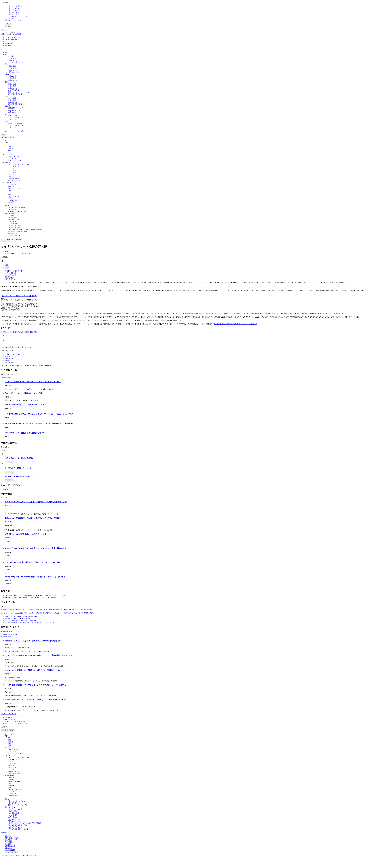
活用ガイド (12, 198)
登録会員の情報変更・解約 (17, 231)
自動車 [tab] (8, 634)
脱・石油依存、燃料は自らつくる (18, 468)
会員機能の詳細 (13, 219)
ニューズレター (10, 37)
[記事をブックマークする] (5, 399)
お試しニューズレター (16, 110)
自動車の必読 (12, 76)
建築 (6, 82)
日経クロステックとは (16, 196)
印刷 (6, 265)
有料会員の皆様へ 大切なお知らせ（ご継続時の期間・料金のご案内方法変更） (31, 597)
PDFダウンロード (14, 188)
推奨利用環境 (12, 217)
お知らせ (11, 176)
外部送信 (8, 844)
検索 (9, 194)
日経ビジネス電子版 (15, 6)
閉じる (3, 135)
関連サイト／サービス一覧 (17, 211)
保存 (6, 267)
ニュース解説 (12, 170)
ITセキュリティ (10, 719)
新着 (6, 52)
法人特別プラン (13, 202)
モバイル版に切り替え (11, 852)
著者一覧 (11, 186)
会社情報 (11, 18)
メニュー (4, 30)
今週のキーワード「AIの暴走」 (15, 131)
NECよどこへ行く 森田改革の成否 (19, 458)
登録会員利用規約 (14, 225)
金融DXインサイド (14, 156)
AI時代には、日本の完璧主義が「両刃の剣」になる (25, 534)
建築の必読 (12, 84)
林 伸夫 (7, 251)
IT (5, 54)
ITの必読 (11, 56)
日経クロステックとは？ (13, 20)
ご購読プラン (12, 200)
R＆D (6, 121)
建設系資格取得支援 (15, 94)
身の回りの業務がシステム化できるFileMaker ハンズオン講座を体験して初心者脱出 (39, 423)
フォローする (5, 241)
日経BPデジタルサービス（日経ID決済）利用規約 (25, 229)
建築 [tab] (12, 634)
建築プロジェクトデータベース (19, 92)
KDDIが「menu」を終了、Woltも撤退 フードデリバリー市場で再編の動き (35, 548)
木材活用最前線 (13, 90)
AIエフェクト (13, 158)
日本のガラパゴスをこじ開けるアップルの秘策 (23, 393)
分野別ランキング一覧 (8, 714)
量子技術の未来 (13, 72)
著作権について (10, 846)
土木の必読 (12, 98)
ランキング (8, 41)
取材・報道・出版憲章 (12, 838)
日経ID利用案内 (10, 850)
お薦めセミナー (13, 60)
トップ (7, 49)
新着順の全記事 (13, 178)
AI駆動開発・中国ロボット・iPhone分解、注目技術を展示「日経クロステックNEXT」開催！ (36, 595)
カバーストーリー (11, 39)
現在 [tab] (2, 636)
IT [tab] (1, 634)
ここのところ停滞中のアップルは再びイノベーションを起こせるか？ (33, 382)
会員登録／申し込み (15, 233)
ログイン (7, 26)
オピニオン (12, 172)
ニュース (11, 168)
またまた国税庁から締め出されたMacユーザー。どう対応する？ (235, 324)
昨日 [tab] (5, 636)
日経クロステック (14, 8)
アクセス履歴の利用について (18, 235)
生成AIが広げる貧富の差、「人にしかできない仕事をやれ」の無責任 (33, 518)
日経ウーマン (12, 14)
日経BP (7, 2)
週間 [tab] (9, 636)
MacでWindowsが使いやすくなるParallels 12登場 (24, 405)
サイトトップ (9, 141)
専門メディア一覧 (14, 180)
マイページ (8, 45)
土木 (6, 96)
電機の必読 (12, 66)
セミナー (11, 192)
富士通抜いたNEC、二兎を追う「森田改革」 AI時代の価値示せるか (33, 641)
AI (5, 114)
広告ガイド (8, 848)
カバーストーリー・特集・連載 (19, 164)
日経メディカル (13, 12)
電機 (6, 64)
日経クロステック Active (16, 207)
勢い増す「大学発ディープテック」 (19, 476)
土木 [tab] (15, 634)
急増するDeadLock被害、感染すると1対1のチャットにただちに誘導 (32, 562)
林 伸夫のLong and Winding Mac (11, 239)
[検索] (19, 32)
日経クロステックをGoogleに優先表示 (14, 365)
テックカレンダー (14, 166)
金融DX (7, 106)
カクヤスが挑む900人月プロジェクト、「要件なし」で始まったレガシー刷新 (36, 502)
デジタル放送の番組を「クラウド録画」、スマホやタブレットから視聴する (35, 685)
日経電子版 (12, 209)
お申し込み (8, 24)
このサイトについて (15, 215)
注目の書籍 (12, 58)
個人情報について (11, 840)
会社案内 (8, 836)
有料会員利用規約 (14, 227)
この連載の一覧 (6, 377)
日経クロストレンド (15, 10)
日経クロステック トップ (13, 717)
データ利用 (8, 842)
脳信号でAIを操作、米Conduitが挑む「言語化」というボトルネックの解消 (35, 577)
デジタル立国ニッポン (16, 62)
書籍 (9, 190)
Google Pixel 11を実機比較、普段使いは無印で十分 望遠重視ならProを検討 (35, 670)
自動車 (7, 74)
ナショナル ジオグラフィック (18, 16)
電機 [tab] (4, 634)
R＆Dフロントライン (15, 160)
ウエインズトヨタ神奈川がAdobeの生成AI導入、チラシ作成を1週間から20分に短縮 (38, 655)
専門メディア (9, 43)
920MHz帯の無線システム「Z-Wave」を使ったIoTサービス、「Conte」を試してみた (39, 414)
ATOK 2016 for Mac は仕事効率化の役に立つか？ (25, 433)
